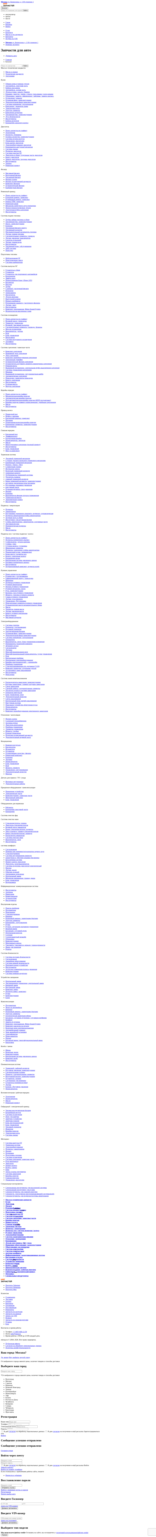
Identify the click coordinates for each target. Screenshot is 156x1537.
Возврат (8, 1318)
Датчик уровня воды (13, 242)
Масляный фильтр (12, 173)
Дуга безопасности (12, 117)
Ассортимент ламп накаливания (18, 670)
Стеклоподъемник (12, 854)
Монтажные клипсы (13, 943)
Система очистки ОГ (13, 153)
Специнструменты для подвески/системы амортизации (27, 1196)
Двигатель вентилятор (14, 725)
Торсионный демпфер (14, 360)
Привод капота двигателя (15, 862)
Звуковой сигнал (12, 646)
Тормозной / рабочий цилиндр (17, 1068)
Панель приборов (12, 908)
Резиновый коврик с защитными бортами (21, 918)
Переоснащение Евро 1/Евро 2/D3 (18, 280)
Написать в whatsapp (13, 1475)
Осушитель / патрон (13, 1078)
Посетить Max (11, 1289)
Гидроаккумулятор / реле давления (18, 489)
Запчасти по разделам (13, 1312)
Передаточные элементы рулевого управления (23, 603)
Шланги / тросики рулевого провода (19, 595)
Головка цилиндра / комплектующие (19, 137)
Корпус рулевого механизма (16, 613)
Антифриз (9, 342)
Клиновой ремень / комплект (16, 197)
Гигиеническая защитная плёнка (18, 1016)
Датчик (8, 1085)
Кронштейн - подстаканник (16, 923)
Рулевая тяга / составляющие (16, 576)
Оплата (8, 1301)
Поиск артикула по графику (16, 131)
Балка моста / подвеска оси (15, 554)
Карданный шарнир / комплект (17, 418)
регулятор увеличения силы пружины (20, 483)
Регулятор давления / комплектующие (20, 1070)
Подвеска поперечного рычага (17, 540)
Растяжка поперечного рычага (17, 562)
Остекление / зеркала (13, 98)
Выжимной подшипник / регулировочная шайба (24, 374)
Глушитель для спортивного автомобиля (21, 274)
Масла (7, 404)
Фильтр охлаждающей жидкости (18, 181)
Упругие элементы (12, 110)
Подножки (9, 1153)
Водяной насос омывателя (15, 827)
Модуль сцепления (12, 386)
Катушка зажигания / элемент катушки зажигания (25, 684)
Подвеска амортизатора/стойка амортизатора (23, 516)
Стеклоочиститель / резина (15, 823)
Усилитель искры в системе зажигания (20, 690)
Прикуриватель (11, 1036)
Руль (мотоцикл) (11, 1161)
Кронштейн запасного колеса (16, 123)
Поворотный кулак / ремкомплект (18, 552)
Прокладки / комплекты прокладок (19, 378)
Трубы (8, 287)
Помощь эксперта (12, 45)
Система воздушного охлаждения (18, 339)
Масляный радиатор (13, 617)
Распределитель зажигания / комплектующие (23, 682)
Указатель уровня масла (14, 609)
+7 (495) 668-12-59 (20, 1332)
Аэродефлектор (11, 1034)
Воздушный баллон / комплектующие (20, 1076)
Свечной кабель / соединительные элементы (22, 688)
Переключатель (11, 707)
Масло (8, 1101)
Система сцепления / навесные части (19, 1159)
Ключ (7, 998)
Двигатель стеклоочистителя (16, 825)
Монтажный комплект (14, 798)
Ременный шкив (11, 204)
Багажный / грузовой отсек (16, 931)
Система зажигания (13, 1174)
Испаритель (10, 749)
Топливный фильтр (13, 177)
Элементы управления (14, 729)
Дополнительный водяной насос (18, 737)
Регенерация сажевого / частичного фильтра (22, 303)
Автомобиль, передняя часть (16, 86)
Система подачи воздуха (15, 139)
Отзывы (8, 1322)
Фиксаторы (9, 674)
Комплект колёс (11, 1058)
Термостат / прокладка (14, 323)
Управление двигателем (14, 141)
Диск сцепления (11, 355)
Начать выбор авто (8, 1494)
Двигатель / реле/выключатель (17, 864)
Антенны (9, 892)
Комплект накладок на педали (17, 1026)
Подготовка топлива (13, 1155)
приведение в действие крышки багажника (22, 858)
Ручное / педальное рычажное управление (21, 927)
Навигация (9, 894)
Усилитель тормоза (12, 477)
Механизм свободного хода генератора (20, 206)
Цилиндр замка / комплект (15, 991)
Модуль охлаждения (13, 329)
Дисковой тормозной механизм (17, 458)
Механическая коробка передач (17, 396)
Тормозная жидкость (13, 498)
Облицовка (9, 939)
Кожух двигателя (12, 157)
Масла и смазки (11, 72)
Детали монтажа (11, 297)
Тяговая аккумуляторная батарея (18, 1110)
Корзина (8, 24)
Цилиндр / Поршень (13, 135)
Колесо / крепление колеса (15, 556)
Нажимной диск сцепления (16, 353)
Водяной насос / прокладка (16, 321)
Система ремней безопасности (17, 963)
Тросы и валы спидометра (15, 1172)
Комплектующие (12, 941)
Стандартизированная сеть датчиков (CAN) (22, 666)
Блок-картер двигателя (14, 143)
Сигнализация (11, 849)
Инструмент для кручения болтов (18, 520)
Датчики (8, 650)
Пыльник (9, 420)
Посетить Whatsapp (12, 1287)
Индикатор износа (12, 469)
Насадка (8, 284)
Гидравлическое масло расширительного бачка (23, 605)
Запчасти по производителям (16, 1320)
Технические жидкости (14, 74)
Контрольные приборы (14, 658)
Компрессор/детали (13, 745)
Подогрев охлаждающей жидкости (19, 735)
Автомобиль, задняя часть (15, 90)
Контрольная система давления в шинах (21, 560)
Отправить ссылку (8, 1488)
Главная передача (12, 1178)
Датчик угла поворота (14, 599)
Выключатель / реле (13, 840)
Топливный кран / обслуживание (18, 246)
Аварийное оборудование (15, 961)
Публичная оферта (12, 1344)
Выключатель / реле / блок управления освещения (24, 642)
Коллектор (9, 282)
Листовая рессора (12, 524)
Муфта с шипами (12, 416)
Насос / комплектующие (14, 224)
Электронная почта (8, 1426)
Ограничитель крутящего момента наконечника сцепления (28, 364)
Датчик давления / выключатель (17, 238)
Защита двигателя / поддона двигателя (20, 159)
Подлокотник (10, 910)
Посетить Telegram (12, 1285)
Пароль (4, 1429)
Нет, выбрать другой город (19, 1357)
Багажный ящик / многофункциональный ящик (24, 1040)
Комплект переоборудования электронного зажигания (26, 711)
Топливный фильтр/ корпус (16, 228)
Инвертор (9, 1129)
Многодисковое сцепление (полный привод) (22, 445)
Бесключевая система (13, 860)
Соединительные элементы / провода (20, 236)
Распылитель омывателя (14, 835)
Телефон (4, 1424)
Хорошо (4, 1535)
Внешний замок (11, 985)
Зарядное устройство (13, 1119)
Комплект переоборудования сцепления (21, 358)
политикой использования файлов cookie (72, 1533)
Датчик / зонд (10, 305)
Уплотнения (10, 133)
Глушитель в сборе (12, 270)
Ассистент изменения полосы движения (21, 969)
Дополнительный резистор (15, 697)
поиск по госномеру (9, 1520)
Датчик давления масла (14, 611)
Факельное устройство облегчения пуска (21, 705)
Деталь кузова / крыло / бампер (17, 92)
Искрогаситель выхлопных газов (18, 311)
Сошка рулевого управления (16, 597)
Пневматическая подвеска (15, 526)
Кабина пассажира (12, 88)
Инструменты (10, 119)
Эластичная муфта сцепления (17, 210)
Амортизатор (10, 511)
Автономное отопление (14, 874)
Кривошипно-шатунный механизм (19, 147)
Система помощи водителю (16, 973)
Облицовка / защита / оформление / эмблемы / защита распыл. (29, 96)
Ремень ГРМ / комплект (14, 202)
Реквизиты (9, 1310)
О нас (7, 30)
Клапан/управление (13, 733)
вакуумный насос (12, 487)
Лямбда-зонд (10, 278)
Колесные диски (11, 1052)
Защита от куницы (12, 1022)
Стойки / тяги (10, 544)
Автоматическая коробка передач (18, 398)
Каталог (4, 8)
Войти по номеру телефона (11, 1469)
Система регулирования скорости (18, 856)
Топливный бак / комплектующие (18, 115)
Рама (7, 1170)
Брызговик (9, 1042)
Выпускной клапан (13, 299)
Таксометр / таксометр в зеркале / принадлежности (25, 945)
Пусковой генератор (13, 629)
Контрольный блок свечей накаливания (21, 701)
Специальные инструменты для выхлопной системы (26, 1188)
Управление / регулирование (16, 770)
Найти (25, 10)
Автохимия (9, 76)
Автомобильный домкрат (15, 1030)
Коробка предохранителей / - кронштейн (21, 662)
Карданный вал (11, 434)
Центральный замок (13, 876)
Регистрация (6, 1492)
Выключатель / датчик (14, 331)
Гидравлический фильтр (14, 186)
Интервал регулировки (14, 782)
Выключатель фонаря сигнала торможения (22, 495)
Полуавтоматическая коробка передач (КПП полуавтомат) (28, 400)
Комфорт (8, 1020)
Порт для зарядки (12, 1117)
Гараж (7, 22)
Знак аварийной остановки (16, 1032)
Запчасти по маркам (13, 1314)
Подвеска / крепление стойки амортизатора (22, 550)
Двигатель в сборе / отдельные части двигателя (23, 155)
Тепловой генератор (13, 1127)
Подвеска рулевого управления (17, 582)
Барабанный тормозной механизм (18, 463)
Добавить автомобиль (9, 1508)
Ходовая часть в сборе (14, 518)
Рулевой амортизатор (13, 585)
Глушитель (9, 272)
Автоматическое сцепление (16, 376)
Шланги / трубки (12, 731)
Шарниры (9, 580)
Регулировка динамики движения (18, 485)
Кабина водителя (12, 121)
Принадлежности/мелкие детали (18, 208)
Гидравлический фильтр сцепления (19, 362)
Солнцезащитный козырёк (15, 937)
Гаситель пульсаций (13, 240)
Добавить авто (11, 56)
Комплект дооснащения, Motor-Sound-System (22, 309)
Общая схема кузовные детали (17, 84)
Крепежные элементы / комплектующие (21, 424)
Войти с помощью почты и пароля (14, 1490)
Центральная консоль (13, 933)
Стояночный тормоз (13, 467)
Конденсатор (10, 747)
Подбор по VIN (11, 39)
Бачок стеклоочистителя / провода (18, 833)
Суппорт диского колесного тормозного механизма (25, 461)
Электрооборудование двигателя (18, 145)
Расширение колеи (12, 558)
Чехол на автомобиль (13, 1007)
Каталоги (9, 32)
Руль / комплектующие (14, 591)
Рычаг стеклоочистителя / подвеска (19, 829)
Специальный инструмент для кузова (20, 1190)
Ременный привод (12, 165)
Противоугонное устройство (16, 965)
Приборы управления (13, 664)
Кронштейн (10, 812)
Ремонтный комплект (13, 755)
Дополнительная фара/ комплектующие (20, 102)
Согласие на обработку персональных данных (23, 1346)
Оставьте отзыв (7, 1451)
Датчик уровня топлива (14, 234)
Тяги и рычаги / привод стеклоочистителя (21, 831)
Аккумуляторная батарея (15, 631)
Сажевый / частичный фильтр (17, 289)
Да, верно (4, 1357)
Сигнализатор (10, 648)
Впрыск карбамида (12, 301)
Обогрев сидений (12, 872)
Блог (7, 1324)
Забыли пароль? (7, 1467)
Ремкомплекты (11, 366)
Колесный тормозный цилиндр (17, 471)
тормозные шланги (12, 473)
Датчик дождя (10, 870)
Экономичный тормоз (14, 500)
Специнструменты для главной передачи (21, 1192)
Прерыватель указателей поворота (18, 644)
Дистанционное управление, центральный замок (24, 983)
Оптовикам (9, 1305)
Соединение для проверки (15, 1081)
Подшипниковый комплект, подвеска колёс (22, 566)
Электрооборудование (14, 1147)
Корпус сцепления (12, 380)
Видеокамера (10, 882)
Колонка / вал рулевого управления (19, 593)
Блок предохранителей (14, 1123)
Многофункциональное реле (16, 652)
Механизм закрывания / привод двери (20, 878)
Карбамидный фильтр (13, 188)
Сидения (8, 935)
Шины (8, 1050)
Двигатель (9, 1163)
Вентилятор (10, 337)
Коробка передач (12, 1131)
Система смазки (11, 149)
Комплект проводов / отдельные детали (20, 668)
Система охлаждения (13, 1115)
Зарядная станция (12, 1121)
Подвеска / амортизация (14, 1149)
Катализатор (10, 276)
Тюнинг (8, 163)
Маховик (8, 372)
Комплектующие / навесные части (18, 796)
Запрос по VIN (11, 1316)
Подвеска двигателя (13, 151)
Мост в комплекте (12, 451)
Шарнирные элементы (14, 548)
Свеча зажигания (12, 686)
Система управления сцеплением (18, 370)
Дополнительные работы (15, 784)
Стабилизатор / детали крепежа (17, 542)
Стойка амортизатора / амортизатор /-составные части (26, 522)
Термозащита (10, 293)
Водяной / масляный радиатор (17, 325)
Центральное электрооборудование (19, 660)
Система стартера (12, 625)
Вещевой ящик (11, 929)
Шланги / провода (12, 768)
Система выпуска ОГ (13, 1143)
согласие (12, 1431)
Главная (8, 60)
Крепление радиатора (13, 112)
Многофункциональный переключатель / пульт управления (28, 654)
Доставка (9, 1299)
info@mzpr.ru (16, 1334)
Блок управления (12, 335)
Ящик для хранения (13, 947)
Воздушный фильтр (13, 175)
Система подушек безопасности (17, 957)
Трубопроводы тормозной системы (19, 475)
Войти (8, 27)
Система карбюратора (14, 262)
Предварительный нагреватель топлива (20, 232)
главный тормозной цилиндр (16, 479)
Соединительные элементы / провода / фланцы (23, 327)
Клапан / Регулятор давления (16, 1087)
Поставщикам (10, 1308)
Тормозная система (12, 1145)
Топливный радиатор (13, 230)
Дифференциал (11, 436)
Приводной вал (11, 414)
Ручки (7, 925)
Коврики (8, 916)
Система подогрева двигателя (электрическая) (23, 866)
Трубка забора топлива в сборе (17, 220)
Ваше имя (5, 1422)
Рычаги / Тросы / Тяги (14, 465)
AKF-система (10, 248)
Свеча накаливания (13, 699)
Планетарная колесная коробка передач (20, 422)
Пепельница (10, 912)
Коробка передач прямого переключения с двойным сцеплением (30, 402)
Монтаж (8, 774)
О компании (10, 1297)
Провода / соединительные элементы (19, 1074)
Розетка (8, 949)
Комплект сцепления (13, 351)
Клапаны (9, 226)
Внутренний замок (12, 987)
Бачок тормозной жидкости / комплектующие (23, 481)
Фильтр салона (11, 179)
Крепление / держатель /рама (16, 106)
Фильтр (8, 491)
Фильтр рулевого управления (16, 587)
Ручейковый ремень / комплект (17, 200)
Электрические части (13, 793)
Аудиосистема (11, 898)
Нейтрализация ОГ (12, 258)
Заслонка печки (11, 723)
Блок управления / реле (14, 695)
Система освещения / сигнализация (19, 104)
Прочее (8, 1038)
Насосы (8, 868)
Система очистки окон (14, 838)
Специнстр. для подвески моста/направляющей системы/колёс (29, 1194)
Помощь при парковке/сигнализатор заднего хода (24, 851)
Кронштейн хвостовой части (16, 809)
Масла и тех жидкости (14, 35)
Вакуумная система (13, 703)
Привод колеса (11, 1165)
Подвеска (9, 509)
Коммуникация (11, 896)
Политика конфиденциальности (17, 1348)
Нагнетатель (10, 295)
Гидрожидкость (11, 384)
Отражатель (10, 640)
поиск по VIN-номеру (9, 1506)
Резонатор (9, 291)
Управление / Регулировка (15, 601)
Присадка (9, 250)
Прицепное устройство (14, 791)
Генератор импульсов (13, 693)
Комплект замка (11, 989)
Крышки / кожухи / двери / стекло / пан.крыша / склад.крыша (29, 94)
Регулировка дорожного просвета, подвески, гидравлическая (29, 514)
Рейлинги (9, 807)
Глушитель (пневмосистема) (16, 1083)
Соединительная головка (15, 1072)
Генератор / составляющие (15, 627)
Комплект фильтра (12, 184)
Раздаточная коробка (13, 438)
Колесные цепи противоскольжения (19, 1028)
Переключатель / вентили (15, 440)
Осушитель (9, 751)
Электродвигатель (12, 108)
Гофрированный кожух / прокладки (19, 578)
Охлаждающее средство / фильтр (18, 753)
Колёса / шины (11, 1168)
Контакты (9, 37)
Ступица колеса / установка (16, 546)
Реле (7, 333)
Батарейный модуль (13, 1113)
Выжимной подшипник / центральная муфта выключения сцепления (32, 368)
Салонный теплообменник (15, 721)
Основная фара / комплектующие (18, 100)
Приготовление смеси (14, 260)
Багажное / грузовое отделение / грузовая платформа (26, 1018)
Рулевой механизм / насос (15, 589)
